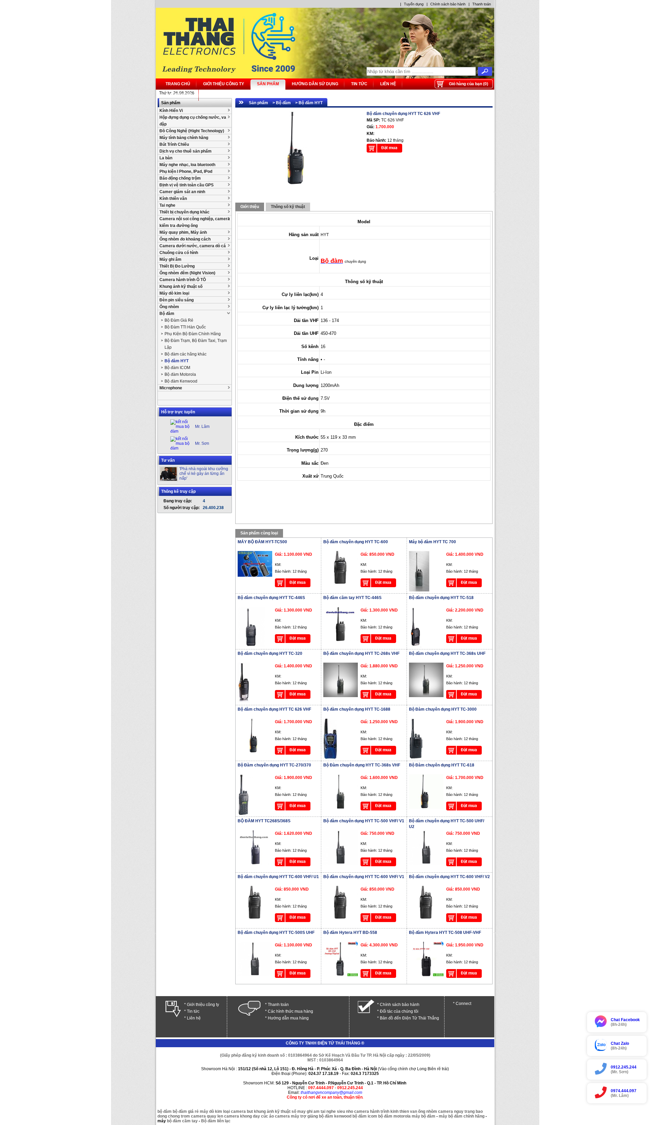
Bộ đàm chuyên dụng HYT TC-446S (271, 597)
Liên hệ (388, 84)
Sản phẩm (268, 84)
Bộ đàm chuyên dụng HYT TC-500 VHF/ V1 (363, 821)
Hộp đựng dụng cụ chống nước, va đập (192, 121)
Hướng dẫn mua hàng (288, 1018)
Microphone (170, 388)
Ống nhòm (169, 306)
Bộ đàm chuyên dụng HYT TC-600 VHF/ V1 (363, 876)
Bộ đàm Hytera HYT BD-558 (350, 932)
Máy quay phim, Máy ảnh (183, 232)
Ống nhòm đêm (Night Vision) (187, 273)
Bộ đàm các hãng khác (186, 354)
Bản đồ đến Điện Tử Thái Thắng (409, 1018)
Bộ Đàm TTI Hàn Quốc (185, 327)
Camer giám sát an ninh (182, 191)
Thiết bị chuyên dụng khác (184, 212)
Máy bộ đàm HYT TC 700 (432, 541)
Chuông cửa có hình (178, 252)
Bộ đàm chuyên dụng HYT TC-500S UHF (276, 932)
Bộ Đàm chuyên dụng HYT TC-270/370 (274, 765)
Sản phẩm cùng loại (259, 533)
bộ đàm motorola (394, 1116)
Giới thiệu (249, 206)
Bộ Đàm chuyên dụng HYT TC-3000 (443, 709)
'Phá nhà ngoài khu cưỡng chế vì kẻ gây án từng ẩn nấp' (203, 473)
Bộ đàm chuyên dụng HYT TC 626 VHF (274, 709)
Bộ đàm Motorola (180, 374)
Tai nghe (167, 205)
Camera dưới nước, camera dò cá (192, 246)
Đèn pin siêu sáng (176, 300)
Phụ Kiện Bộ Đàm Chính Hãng (193, 333)
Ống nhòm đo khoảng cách (185, 239)
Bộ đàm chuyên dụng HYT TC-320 (270, 653)
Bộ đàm (166, 313)
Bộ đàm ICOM (177, 367)
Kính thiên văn (173, 198)
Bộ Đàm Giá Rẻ (179, 320)
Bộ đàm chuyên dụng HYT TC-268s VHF (361, 653)
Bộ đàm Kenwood (181, 381)
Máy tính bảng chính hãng (183, 137)
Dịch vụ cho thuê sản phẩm (185, 151)
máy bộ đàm (423, 1116)
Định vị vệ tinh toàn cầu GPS (186, 185)
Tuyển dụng (414, 4)
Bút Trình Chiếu (174, 144)
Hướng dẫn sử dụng (315, 84)
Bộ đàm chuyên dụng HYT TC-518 (441, 597)
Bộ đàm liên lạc (216, 1121)
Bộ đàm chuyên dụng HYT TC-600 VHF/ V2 (449, 876)
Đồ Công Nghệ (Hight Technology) (191, 131)
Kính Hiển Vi (171, 110)
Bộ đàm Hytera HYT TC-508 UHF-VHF (445, 932)
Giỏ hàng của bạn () (468, 84)
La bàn (165, 158)
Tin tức (359, 84)
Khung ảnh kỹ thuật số (180, 286)
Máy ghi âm (170, 259)
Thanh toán (481, 4)
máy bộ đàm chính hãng (461, 1116)
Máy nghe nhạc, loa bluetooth (187, 164)
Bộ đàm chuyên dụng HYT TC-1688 (356, 709)
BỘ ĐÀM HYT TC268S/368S (264, 821)
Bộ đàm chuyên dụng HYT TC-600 (355, 541)
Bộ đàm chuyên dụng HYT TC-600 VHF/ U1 (278, 876)
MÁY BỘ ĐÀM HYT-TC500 (262, 541)
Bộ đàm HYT (177, 361)
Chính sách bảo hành (447, 4)
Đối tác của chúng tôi (399, 1011)
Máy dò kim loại (174, 293)
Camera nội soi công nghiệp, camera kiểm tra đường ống (194, 222)
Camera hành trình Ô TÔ (182, 279)
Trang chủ (178, 84)
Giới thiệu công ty (223, 84)
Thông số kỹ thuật (288, 206)
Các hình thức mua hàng (290, 1011)
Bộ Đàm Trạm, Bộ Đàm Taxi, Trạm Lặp (196, 344)
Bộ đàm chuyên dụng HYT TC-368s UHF (447, 653)
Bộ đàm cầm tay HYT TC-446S (352, 597)
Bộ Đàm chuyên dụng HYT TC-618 (441, 765)
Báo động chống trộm (180, 178)
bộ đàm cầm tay (182, 1121)
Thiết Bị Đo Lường (177, 266)
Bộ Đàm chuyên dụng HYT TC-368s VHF (361, 765)
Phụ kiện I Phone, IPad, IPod (185, 171)
